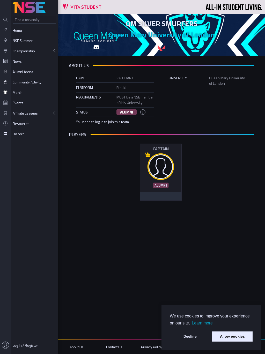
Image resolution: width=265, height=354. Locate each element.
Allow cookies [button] (232, 336)
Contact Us (114, 347)
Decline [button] (190, 336)
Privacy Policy (151, 347)
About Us (77, 347)
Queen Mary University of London (161, 34)
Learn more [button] (202, 323)
